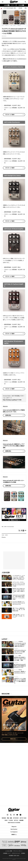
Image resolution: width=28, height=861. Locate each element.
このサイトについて (16, 853)
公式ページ (9, 61)
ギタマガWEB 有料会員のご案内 (10, 8)
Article (20, 669)
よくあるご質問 (9, 851)
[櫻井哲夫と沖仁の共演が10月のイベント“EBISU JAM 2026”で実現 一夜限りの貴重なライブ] (8, 658)
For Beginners (14, 831)
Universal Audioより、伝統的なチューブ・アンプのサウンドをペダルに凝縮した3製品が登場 (13, 445)
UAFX (6, 526)
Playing (11, 820)
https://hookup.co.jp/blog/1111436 (12, 400)
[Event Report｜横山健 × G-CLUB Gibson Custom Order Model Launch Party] (8, 672)
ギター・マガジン (5, 25)
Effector (19, 25)
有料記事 (20, 8)
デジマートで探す (10, 114)
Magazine (7, 694)
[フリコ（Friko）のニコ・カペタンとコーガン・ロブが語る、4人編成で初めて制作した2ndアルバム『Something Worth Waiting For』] (8, 644)
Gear (11, 25)
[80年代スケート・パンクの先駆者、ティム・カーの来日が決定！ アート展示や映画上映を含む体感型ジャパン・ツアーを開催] (8, 679)
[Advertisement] (14, 761)
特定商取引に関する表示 (14, 855)
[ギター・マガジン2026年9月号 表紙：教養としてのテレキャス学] (14, 730)
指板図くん (14, 834)
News (14, 25)
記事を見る (8, 415)
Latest (6, 639)
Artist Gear (23, 818)
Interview (21, 641)
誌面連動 (21, 820)
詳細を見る (14, 739)
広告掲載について (7, 853)
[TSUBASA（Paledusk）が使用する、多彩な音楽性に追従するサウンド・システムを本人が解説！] (8, 665)
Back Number (14, 829)
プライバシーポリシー (18, 851)
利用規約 (23, 853)
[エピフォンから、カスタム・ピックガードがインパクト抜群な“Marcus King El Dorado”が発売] (8, 651)
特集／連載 (9, 818)
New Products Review (14, 822)
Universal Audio (11, 526)
